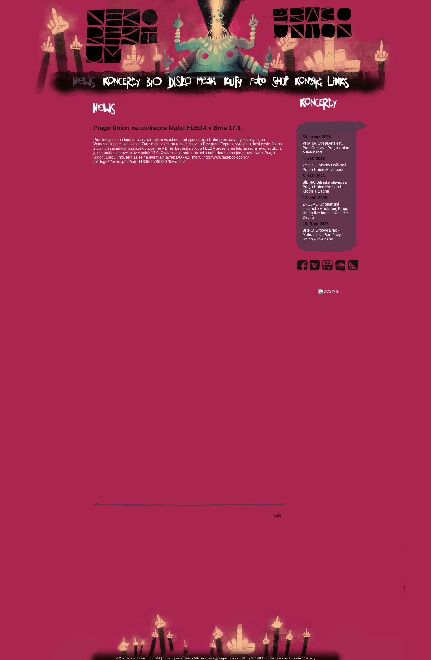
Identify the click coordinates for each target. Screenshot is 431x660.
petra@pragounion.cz (222, 658)
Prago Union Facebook (302, 265)
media (210, 82)
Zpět (277, 515)
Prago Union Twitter (315, 265)
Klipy (237, 82)
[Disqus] (189, 258)
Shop (283, 82)
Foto (261, 82)
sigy (312, 658)
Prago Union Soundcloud (340, 265)
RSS (352, 265)
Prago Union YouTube (327, 265)
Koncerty (125, 82)
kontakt (311, 82)
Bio (157, 82)
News (88, 82)
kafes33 (299, 658)
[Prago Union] (328, 284)
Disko (182, 82)
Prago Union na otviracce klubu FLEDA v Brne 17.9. (167, 127)
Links (344, 82)
